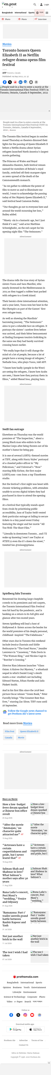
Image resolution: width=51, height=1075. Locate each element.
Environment (29, 992)
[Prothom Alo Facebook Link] (12, 1015)
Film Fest (9, 731)
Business (17, 987)
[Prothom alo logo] (25, 977)
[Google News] (39, 1015)
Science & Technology (14, 997)
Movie (21, 737)
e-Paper (18, 1001)
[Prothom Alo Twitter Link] (19, 1015)
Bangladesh (7, 12)
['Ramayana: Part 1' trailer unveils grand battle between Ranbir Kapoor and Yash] (40, 921)
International (20, 12)
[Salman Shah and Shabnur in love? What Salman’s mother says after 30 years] (40, 877)
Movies (6, 44)
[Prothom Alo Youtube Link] (33, 1015)
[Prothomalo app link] (15, 1029)
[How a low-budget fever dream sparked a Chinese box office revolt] (40, 811)
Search (28, 1001)
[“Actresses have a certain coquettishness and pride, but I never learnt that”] (40, 853)
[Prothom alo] (9, 4)
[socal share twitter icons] (10, 83)
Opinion (7, 987)
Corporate (32, 997)
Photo (42, 997)
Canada (8, 737)
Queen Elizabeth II (29, 731)
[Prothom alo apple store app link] (35, 1029)
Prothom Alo (9, 1040)
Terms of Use (37, 1040)
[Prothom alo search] (35, 4)
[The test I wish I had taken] (40, 957)
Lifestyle (17, 992)
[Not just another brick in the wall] (40, 941)
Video (9, 1001)
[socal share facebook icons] (5, 83)
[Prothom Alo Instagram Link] (26, 1015)
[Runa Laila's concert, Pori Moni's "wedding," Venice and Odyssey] (40, 899)
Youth (27, 987)
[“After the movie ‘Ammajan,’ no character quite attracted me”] (40, 831)
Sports (31, 12)
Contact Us (23, 1045)
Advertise (23, 1040)
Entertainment (38, 987)
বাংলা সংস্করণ (37, 1001)
